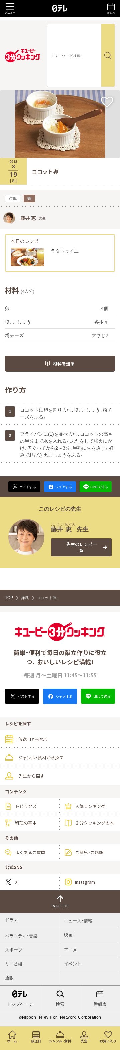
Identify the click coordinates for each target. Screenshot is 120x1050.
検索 (60, 1004)
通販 (9, 977)
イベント (72, 963)
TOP (9, 597)
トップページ (20, 1004)
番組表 (100, 1004)
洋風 (25, 597)
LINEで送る (101, 696)
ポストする (25, 696)
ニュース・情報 (78, 920)
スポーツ (13, 949)
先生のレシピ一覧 (81, 547)
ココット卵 (47, 597)
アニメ (70, 949)
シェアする (63, 696)
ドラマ (11, 919)
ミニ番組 (13, 963)
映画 (68, 934)
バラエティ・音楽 (21, 935)
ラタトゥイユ (65, 251)
